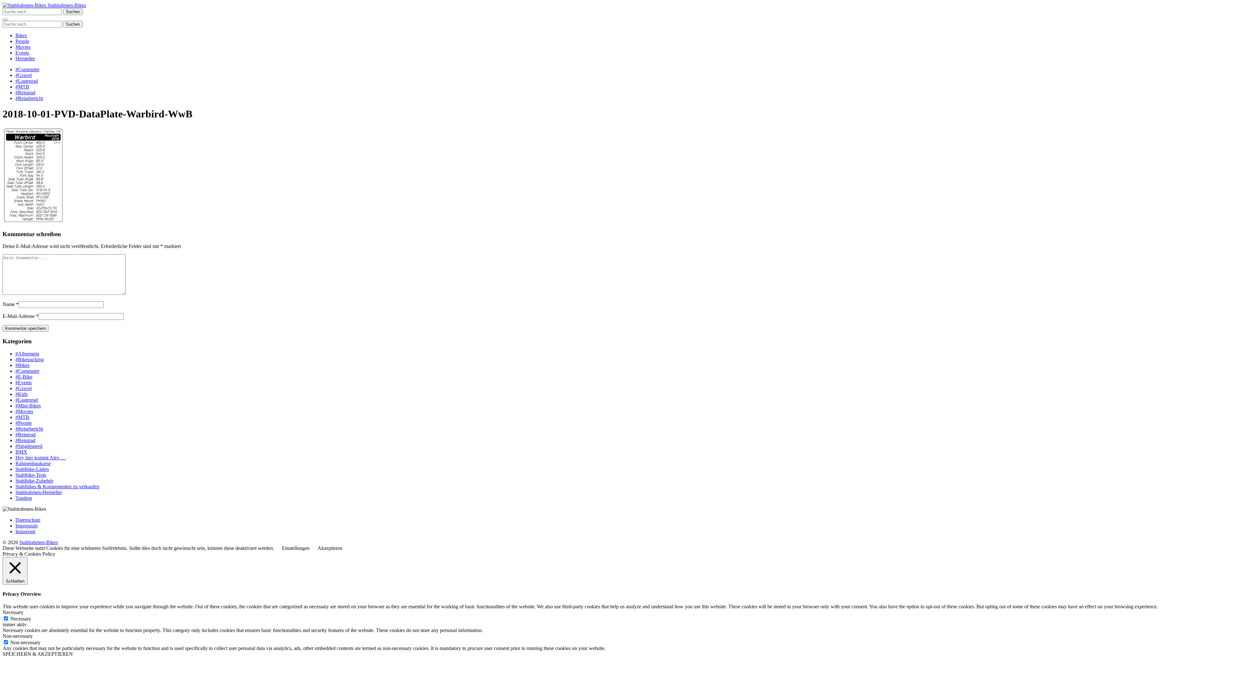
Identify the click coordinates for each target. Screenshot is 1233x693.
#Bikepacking (29, 359)
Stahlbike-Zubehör (34, 480)
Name (9, 304)
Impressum (26, 525)
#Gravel (23, 75)
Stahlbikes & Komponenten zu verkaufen (57, 486)
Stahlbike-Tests (30, 475)
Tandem (23, 498)
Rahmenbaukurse (33, 463)
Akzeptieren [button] (330, 548)
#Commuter (27, 69)
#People (23, 423)
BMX (21, 452)
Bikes (21, 35)
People (22, 41)
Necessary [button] (13, 612)
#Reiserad (25, 434)
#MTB (22, 87)
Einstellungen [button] (296, 548)
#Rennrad (25, 92)
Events (22, 53)
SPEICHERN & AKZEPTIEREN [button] (38, 654)
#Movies (24, 411)
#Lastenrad (26, 81)
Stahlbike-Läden (32, 469)
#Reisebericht (29, 98)
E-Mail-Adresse (19, 316)
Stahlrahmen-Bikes (66, 5)
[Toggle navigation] (5, 20)
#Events (23, 382)
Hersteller (25, 58)
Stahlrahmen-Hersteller (38, 492)
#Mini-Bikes (28, 405)
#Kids (21, 394)
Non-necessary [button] (18, 636)
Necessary (20, 618)
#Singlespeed (28, 446)
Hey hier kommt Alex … (40, 457)
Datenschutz (27, 520)
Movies (23, 47)
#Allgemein (27, 353)
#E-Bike (23, 377)
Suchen (73, 11)
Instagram (25, 531)
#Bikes (22, 365)
